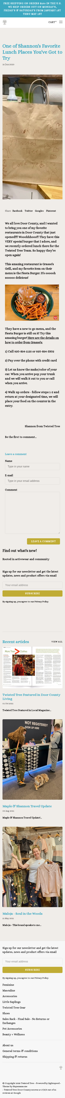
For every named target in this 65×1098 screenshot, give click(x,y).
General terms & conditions (20, 1051)
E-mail (9, 475)
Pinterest (51, 210)
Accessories (9, 996)
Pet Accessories (12, 1028)
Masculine (8, 990)
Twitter (29, 210)
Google (17, 1093)
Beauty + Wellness (13, 1034)
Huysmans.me (20, 1086)
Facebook (17, 210)
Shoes (6, 1013)
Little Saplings (11, 1001)
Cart (52, 22)
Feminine (8, 984)
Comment (11, 489)
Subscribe (32, 593)
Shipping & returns (14, 1056)
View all (57, 641)
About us (7, 1045)
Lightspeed (54, 1083)
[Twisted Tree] (60, 1067)
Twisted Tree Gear (14, 1007)
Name (8, 461)
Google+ (39, 210)
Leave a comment (43, 541)
